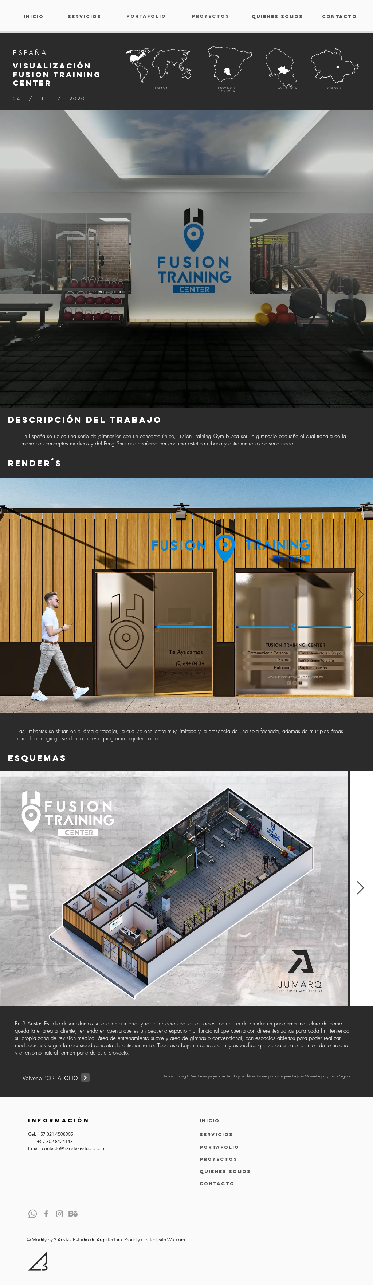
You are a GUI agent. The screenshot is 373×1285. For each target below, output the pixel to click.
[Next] (85, 1077)
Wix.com (176, 1239)
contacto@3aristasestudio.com (74, 1148)
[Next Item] (360, 595)
